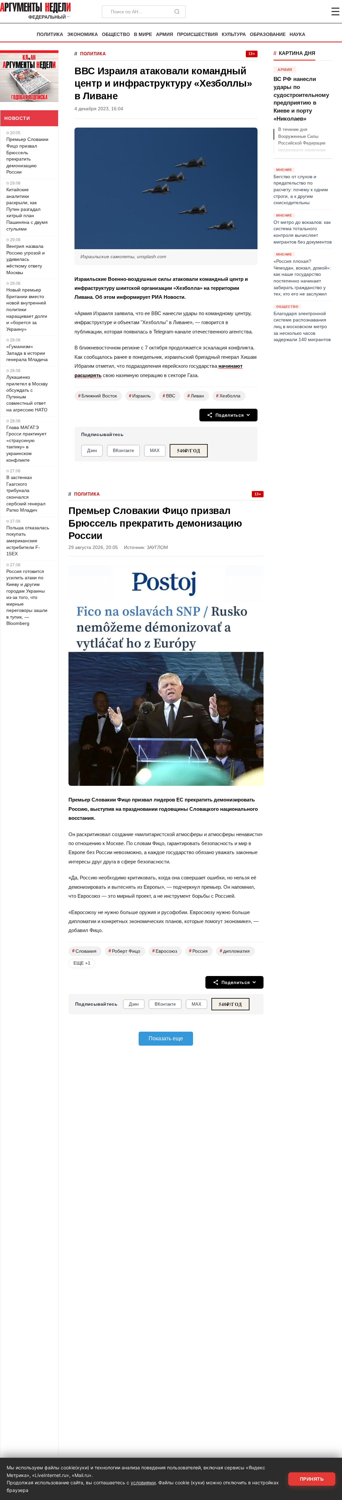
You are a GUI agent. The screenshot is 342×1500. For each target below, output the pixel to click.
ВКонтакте (123, 450)
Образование (268, 34)
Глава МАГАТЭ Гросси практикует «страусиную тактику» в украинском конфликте (26, 444)
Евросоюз (164, 950)
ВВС (169, 395)
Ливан (195, 395)
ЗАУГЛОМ (157, 547)
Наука (297, 34)
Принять (312, 1479)
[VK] (317, 11)
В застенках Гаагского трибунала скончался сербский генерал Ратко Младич (25, 494)
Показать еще (166, 1038)
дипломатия (235, 950)
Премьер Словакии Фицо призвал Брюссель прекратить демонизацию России (27, 156)
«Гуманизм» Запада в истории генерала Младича (27, 353)
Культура (234, 34)
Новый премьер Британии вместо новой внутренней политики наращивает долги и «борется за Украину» (26, 309)
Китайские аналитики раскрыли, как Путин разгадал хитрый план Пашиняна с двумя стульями (27, 209)
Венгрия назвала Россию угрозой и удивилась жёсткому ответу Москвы (25, 259)
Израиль (140, 395)
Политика (50, 34)
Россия (198, 950)
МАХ (155, 450)
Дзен (92, 450)
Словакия (84, 950)
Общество (116, 34)
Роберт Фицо (124, 950)
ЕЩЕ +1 (81, 963)
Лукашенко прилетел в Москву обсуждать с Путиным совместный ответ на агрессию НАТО (27, 393)
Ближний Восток (97, 395)
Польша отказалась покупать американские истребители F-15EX (27, 540)
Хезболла (228, 395)
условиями (143, 1482)
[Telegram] (300, 11)
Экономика (82, 34)
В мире (143, 34)
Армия (164, 34)
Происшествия (197, 34)
